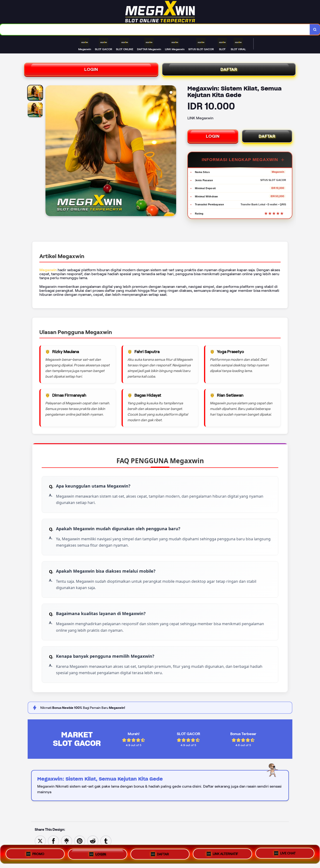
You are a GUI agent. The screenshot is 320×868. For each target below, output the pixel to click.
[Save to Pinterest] (79, 841)
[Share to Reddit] (92, 841)
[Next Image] (172, 151)
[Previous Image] (49, 151)
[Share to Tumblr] (106, 841)
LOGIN (91, 69)
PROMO (38, 853)
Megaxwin (48, 270)
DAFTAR (228, 69)
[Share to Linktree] (66, 841)
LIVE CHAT (288, 852)
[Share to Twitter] (40, 841)
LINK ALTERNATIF (225, 852)
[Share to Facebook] (53, 841)
